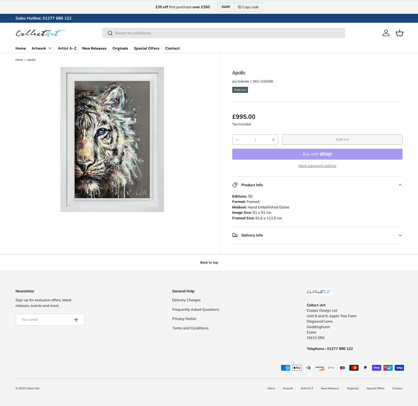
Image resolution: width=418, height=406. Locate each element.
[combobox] (223, 33)
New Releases (94, 48)
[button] (399, 33)
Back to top (209, 262)
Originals (120, 48)
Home (20, 48)
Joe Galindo (240, 81)
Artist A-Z (67, 48)
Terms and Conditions (190, 328)
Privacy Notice (184, 318)
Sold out (342, 139)
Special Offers (146, 48)
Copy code (250, 7)
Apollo (31, 60)
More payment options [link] (317, 165)
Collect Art (32, 388)
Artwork (39, 48)
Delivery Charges (186, 300)
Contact (172, 48)
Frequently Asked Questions (195, 309)
